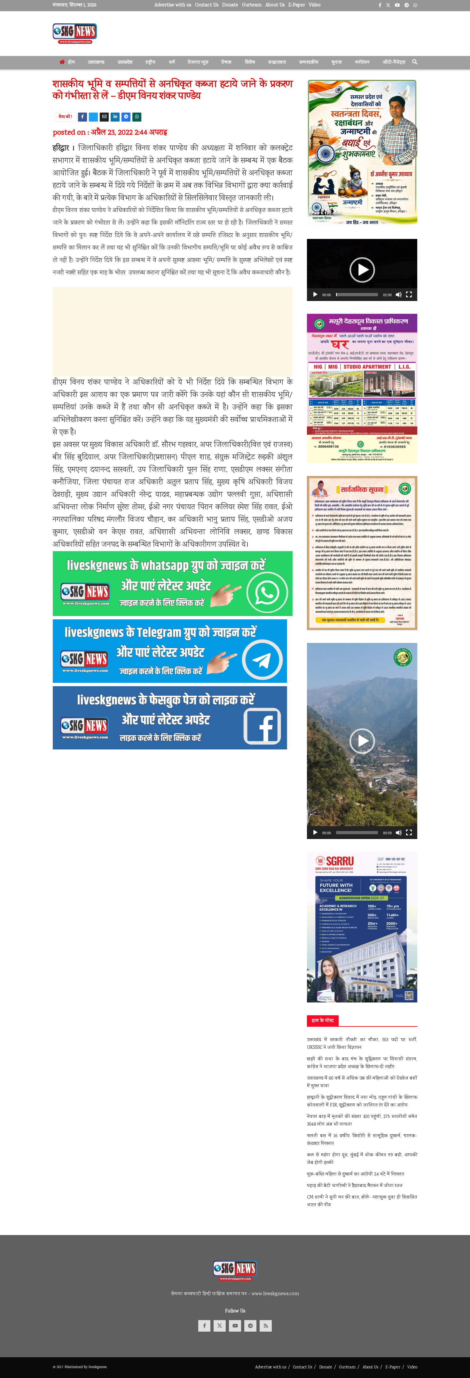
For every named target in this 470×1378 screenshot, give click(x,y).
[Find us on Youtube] (235, 1326)
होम (71, 62)
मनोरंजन (362, 62)
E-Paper (296, 5)
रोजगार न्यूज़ (198, 62)
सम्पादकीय (308, 62)
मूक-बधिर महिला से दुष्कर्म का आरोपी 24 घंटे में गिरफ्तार (355, 1174)
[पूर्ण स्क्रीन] (409, 294)
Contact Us (206, 5)
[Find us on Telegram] (250, 1326)
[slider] (357, 294)
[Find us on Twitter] (220, 1326)
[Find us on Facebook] (204, 1326)
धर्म (172, 62)
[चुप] (399, 294)
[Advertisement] (173, 331)
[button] (362, 270)
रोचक (226, 62)
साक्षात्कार (277, 62)
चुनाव (337, 62)
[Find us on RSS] (266, 1326)
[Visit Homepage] (75, 33)
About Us (275, 5)
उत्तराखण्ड (96, 62)
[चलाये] (315, 294)
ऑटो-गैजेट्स (394, 62)
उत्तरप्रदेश (125, 62)
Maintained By (77, 1367)
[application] (362, 270)
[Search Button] (414, 62)
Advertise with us (172, 5)
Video (315, 5)
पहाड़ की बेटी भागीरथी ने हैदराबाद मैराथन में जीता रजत (355, 1186)
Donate (230, 5)
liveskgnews (97, 1367)
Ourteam (252, 5)
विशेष (250, 62)
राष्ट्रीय (150, 62)
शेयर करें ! (65, 117)
